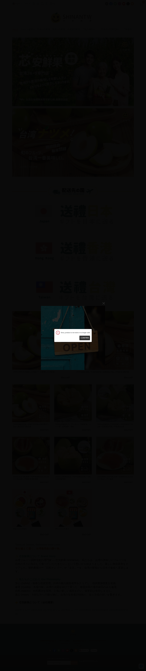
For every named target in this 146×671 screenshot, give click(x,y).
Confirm (85, 338)
